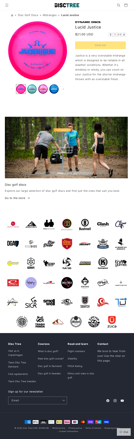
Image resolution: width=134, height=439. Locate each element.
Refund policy (58, 428)
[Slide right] (63, 89)
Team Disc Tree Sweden (22, 381)
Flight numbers (76, 351)
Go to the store (15, 198)
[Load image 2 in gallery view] (32, 89)
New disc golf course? (51, 358)
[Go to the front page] (12, 15)
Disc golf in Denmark (50, 366)
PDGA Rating (75, 366)
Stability (72, 358)
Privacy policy (75, 428)
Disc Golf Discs (28, 15)
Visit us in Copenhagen (15, 352)
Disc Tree (27, 428)
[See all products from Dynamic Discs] (100, 22)
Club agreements (18, 374)
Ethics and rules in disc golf (81, 375)
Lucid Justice (70, 15)
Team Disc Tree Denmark (17, 364)
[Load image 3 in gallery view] (43, 89)
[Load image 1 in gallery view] (21, 89)
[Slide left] (11, 89)
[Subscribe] (63, 400)
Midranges (50, 15)
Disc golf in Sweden (49, 373)
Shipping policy (112, 428)
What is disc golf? (48, 351)
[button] (6, 5)
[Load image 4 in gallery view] (54, 89)
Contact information (68, 431)
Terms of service (93, 428)
